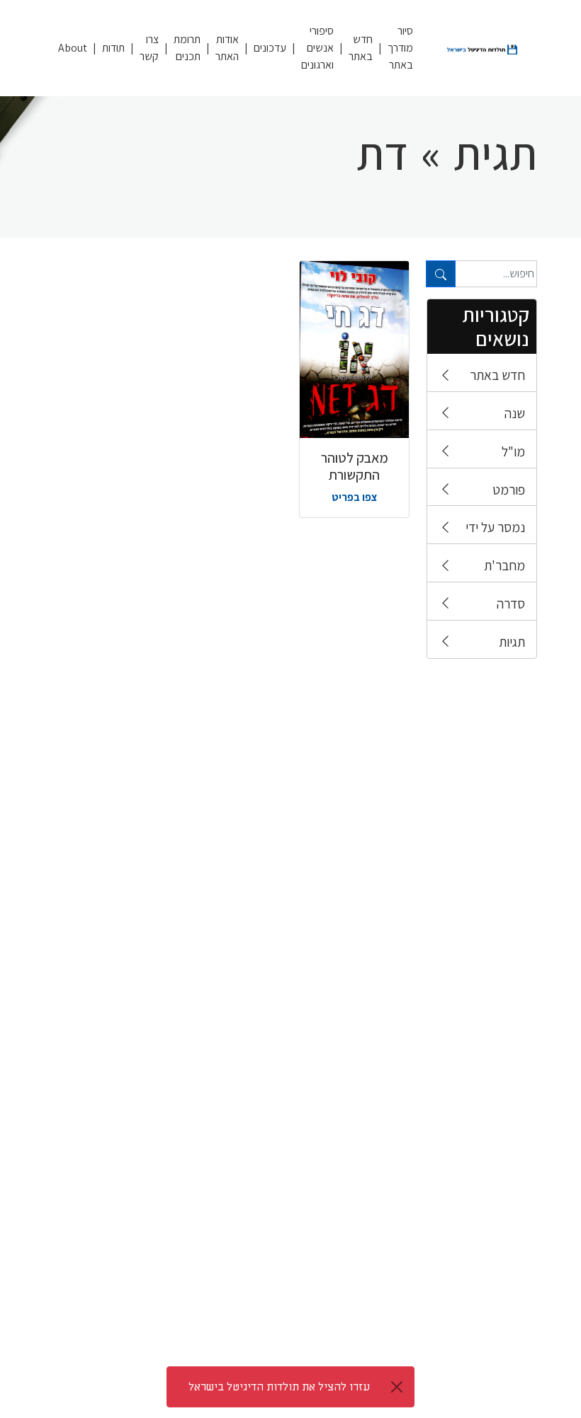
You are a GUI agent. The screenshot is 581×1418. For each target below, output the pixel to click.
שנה (514, 413)
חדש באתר (361, 48)
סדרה (511, 603)
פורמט (508, 489)
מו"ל (513, 451)
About (72, 47)
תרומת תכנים (187, 48)
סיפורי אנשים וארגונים (317, 47)
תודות (113, 47)
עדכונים (270, 47)
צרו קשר (149, 48)
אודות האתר (227, 48)
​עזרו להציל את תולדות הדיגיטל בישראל (279, 1387)
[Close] (397, 1387)
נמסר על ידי (495, 527)
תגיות (512, 642)
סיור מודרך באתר (400, 47)
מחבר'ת (504, 565)
